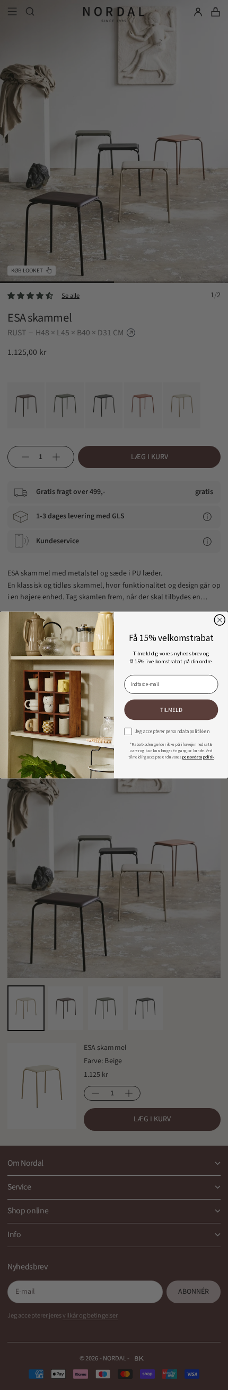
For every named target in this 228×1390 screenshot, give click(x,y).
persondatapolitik (198, 757)
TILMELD (171, 710)
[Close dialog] (219, 620)
